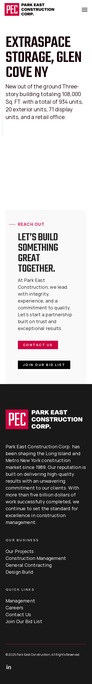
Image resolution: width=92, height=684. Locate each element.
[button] (84, 9)
